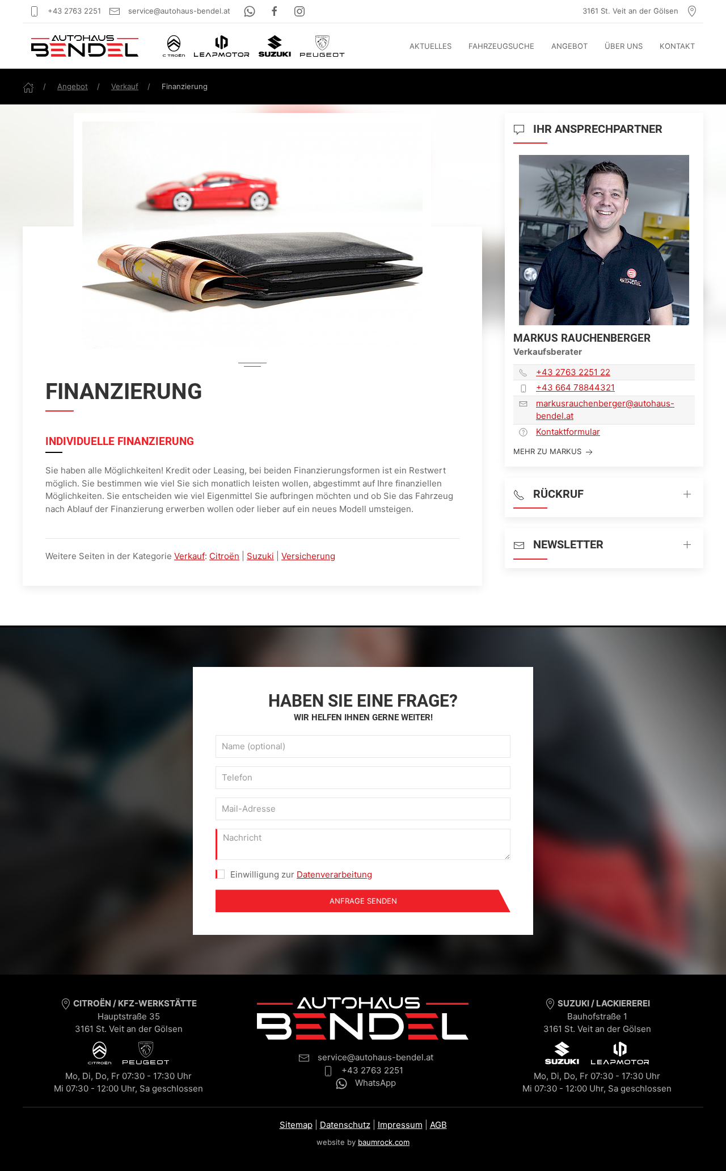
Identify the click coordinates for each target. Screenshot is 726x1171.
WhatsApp (374, 1082)
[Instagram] (299, 10)
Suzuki (260, 556)
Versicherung (308, 556)
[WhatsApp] (250, 10)
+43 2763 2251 (73, 10)
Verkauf (124, 86)
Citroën (224, 556)
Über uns (624, 46)
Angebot (569, 46)
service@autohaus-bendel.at (178, 10)
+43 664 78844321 (575, 387)
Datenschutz (345, 1124)
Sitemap (296, 1124)
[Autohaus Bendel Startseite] (85, 46)
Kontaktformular (568, 431)
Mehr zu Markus (548, 451)
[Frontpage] (28, 86)
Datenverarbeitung (334, 874)
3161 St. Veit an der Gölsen (632, 10)
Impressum (400, 1124)
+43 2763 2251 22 (573, 372)
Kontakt (677, 46)
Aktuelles (430, 46)
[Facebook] (275, 10)
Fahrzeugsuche (501, 46)
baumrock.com (384, 1142)
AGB (438, 1124)
